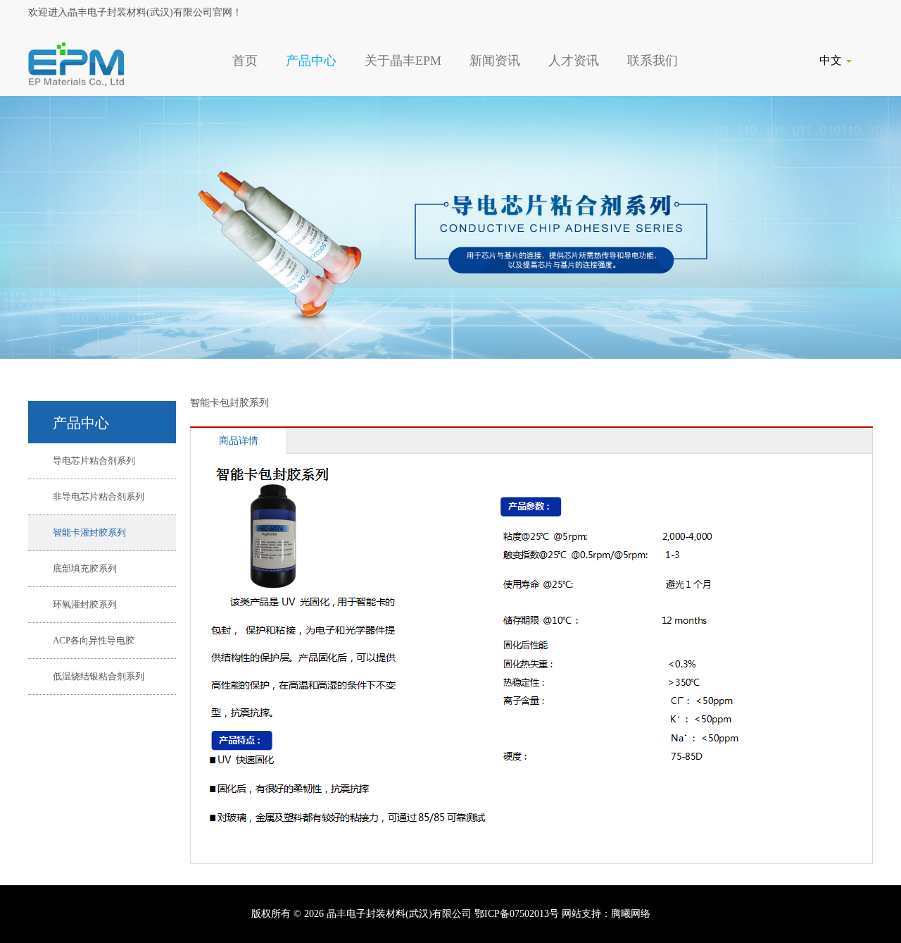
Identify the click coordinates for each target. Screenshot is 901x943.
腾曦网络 (630, 913)
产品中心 (311, 61)
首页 (245, 61)
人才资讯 (573, 61)
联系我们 (652, 61)
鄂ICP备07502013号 (516, 913)
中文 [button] (832, 60)
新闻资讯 (495, 61)
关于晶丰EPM (403, 61)
